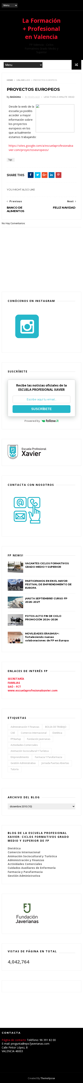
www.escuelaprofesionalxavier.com (33, 690)
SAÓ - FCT (14, 686)
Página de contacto (14, 1040)
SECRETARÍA (16, 678)
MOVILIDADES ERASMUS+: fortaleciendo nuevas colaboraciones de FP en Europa (47, 637)
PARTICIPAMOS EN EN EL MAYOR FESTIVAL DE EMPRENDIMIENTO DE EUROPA (48, 584)
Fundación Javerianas (38, 739)
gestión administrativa (23, 763)
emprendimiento (20, 757)
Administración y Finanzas (25, 726)
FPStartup (16, 739)
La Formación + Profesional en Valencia (41, 29)
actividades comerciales (24, 745)
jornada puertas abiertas (55, 763)
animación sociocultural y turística (30, 751)
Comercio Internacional (34, 732)
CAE (13, 732)
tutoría (15, 769)
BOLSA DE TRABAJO (55, 726)
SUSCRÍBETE (41, 409)
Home (10, 80)
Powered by (32, 420)
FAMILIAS (14, 683)
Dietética (57, 732)
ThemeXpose (48, 1078)
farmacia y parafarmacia (48, 757)
